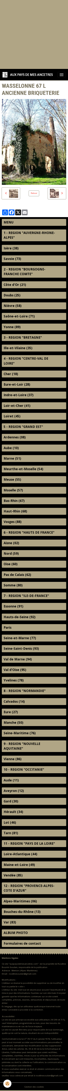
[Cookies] (7, 1084)
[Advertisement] (34, 34)
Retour (34, 193)
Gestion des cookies (34, 1086)
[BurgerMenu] (61, 74)
